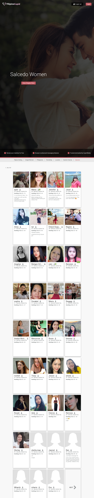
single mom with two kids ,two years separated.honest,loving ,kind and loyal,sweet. (20, 199)
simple (33, 457)
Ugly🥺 (67, 418)
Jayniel (52, 450)
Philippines (40, 160)
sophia (17, 301)
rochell (17, 376)
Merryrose (35, 338)
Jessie (51, 376)
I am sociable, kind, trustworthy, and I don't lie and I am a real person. (55, 198)
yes (32, 455)
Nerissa (69, 413)
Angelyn (17, 264)
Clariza (52, 413)
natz (50, 264)
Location (57, 160)
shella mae (36, 450)
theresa (69, 338)
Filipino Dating (18, 160)
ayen (16, 190)
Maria (33, 190)
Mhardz (17, 487)
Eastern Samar (67, 160)
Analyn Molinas (20, 338)
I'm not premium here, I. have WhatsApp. (21, 195)
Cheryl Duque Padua (54, 227)
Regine (69, 227)
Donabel (34, 301)
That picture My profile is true (56, 195)
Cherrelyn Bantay (35, 232)
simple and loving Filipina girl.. (37, 235)
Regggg (69, 301)
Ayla (33, 413)
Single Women (29, 160)
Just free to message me (72, 455)
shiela (68, 376)
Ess (50, 487)
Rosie (51, 338)
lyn (32, 227)
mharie (34, 487)
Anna (16, 227)
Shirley (17, 450)
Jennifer (52, 190)
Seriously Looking (35, 195)
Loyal (67, 420)
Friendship (49, 160)
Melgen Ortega (37, 264)
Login (88, 4)
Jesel (68, 190)
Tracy (33, 376)
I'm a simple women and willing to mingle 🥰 (73, 195)
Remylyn (69, 264)
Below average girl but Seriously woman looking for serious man (38, 198)
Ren (67, 450)
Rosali (17, 413)
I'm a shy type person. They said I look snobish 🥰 (72, 198)
